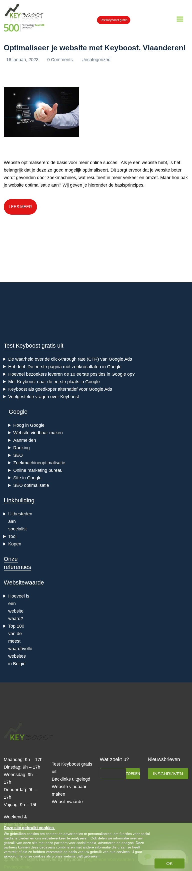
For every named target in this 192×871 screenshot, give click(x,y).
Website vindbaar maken (38, 432)
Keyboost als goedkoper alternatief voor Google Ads (60, 389)
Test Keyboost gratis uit (33, 345)
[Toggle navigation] (179, 19)
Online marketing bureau (37, 470)
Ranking (21, 447)
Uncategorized (96, 59)
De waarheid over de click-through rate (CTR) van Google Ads (70, 359)
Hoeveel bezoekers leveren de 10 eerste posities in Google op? (71, 374)
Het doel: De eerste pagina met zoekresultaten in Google (65, 366)
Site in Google (27, 477)
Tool (12, 536)
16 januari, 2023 (23, 59)
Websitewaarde (24, 582)
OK (169, 863)
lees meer (20, 207)
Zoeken (133, 774)
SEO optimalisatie (31, 485)
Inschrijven (168, 773)
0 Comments (60, 59)
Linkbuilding (19, 500)
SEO (18, 455)
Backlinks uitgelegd (71, 779)
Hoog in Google (28, 425)
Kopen (14, 543)
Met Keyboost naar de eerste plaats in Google (54, 381)
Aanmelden (24, 440)
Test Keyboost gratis (113, 20)
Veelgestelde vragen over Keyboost (43, 396)
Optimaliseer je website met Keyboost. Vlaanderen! (95, 48)
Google (18, 411)
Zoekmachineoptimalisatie (39, 462)
